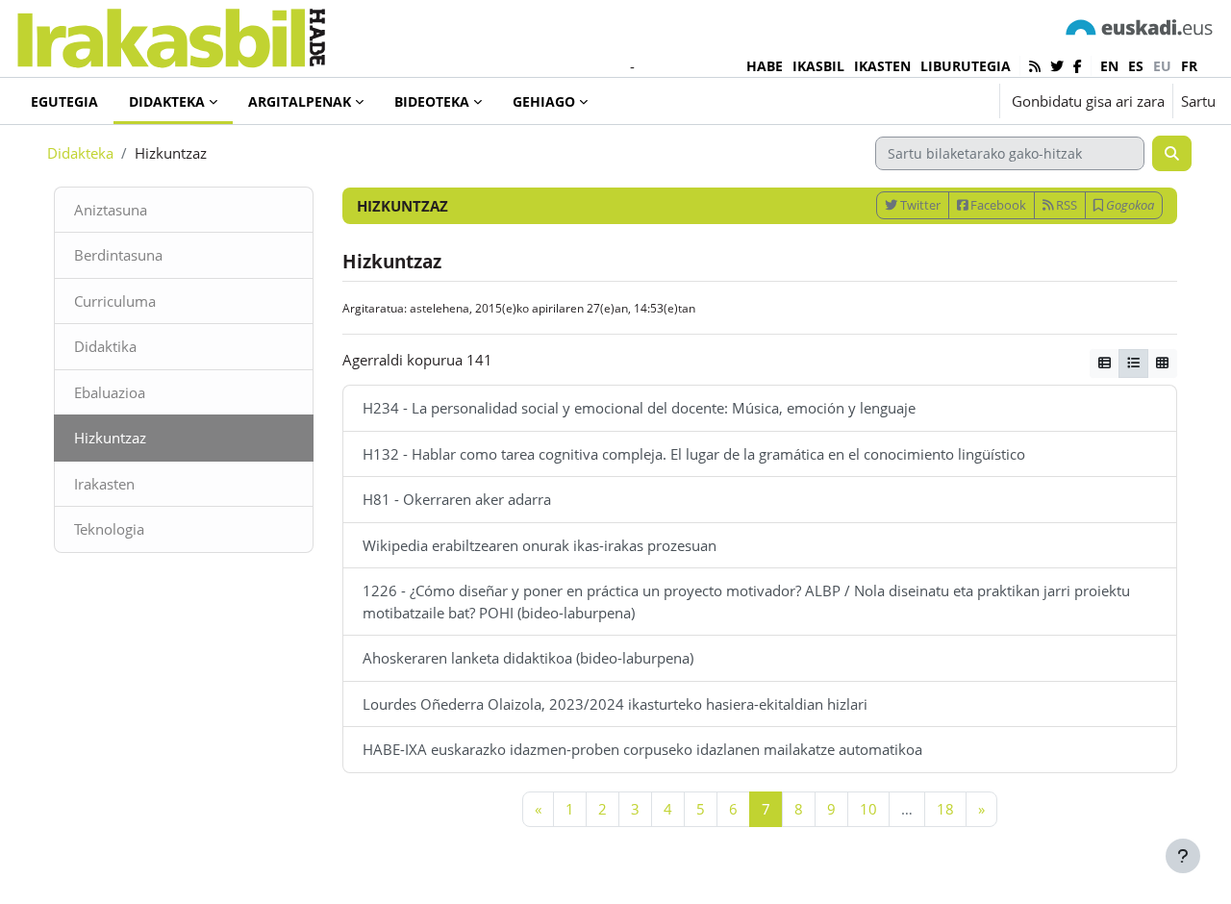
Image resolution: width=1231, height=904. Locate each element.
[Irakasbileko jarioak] (1034, 66)
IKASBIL (818, 66)
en (1109, 66)
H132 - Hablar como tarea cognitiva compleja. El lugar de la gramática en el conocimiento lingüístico (694, 454)
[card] (1162, 363)
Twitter (919, 204)
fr (1189, 66)
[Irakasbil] (170, 33)
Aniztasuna (110, 209)
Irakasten (104, 483)
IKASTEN (882, 66)
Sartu (1198, 101)
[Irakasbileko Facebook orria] (1077, 66)
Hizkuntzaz (110, 437)
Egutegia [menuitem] (64, 101)
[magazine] (1104, 363)
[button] (925, 101)
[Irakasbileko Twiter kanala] (1056, 66)
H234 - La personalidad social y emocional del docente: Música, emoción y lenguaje (639, 407)
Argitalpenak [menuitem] (299, 101)
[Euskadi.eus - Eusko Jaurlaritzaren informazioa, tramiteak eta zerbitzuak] (1140, 26)
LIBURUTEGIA (965, 66)
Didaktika (105, 346)
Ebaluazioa (109, 392)
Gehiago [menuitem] (544, 101)
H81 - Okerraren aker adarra (457, 499)
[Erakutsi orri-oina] (1183, 856)
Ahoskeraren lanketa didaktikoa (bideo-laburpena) (528, 657)
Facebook (996, 204)
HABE (764, 66)
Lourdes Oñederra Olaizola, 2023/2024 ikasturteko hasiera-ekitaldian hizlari (615, 704)
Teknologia (109, 529)
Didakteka (80, 153)
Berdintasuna (118, 254)
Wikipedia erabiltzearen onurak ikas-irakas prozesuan (539, 545)
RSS (1065, 204)
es (1135, 66)
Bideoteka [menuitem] (431, 101)
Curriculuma (115, 301)
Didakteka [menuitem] (167, 101)
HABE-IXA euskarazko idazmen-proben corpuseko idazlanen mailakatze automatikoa (642, 749)
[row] (1133, 363)
